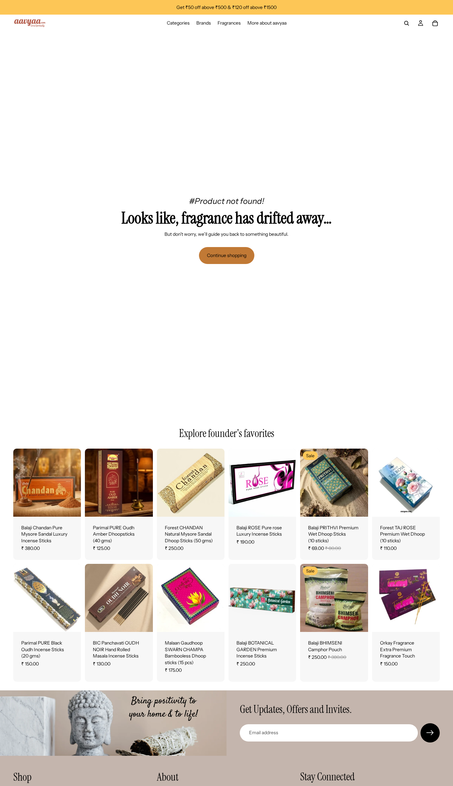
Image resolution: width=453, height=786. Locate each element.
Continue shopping (226, 255)
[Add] (143, 506)
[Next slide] (73, 482)
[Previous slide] (20, 482)
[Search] (406, 23)
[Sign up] (430, 732)
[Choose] (71, 506)
